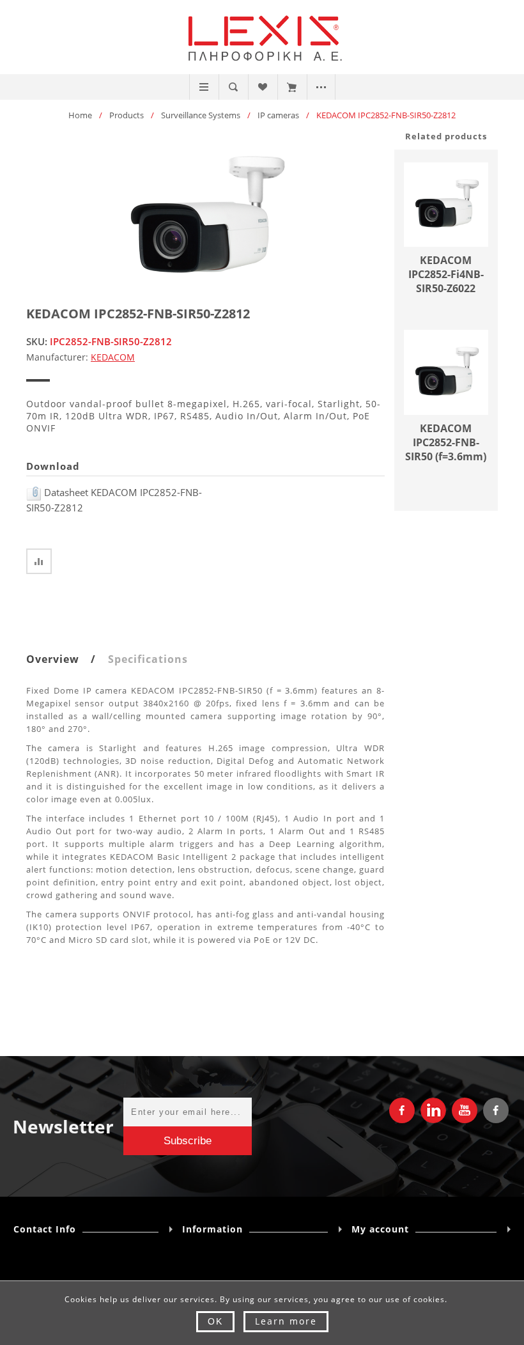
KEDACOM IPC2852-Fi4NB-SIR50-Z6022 (446, 274)
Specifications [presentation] (148, 659)
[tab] (65, 659)
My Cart (291, 87)
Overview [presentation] (52, 659)
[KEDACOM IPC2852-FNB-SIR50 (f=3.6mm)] (446, 372)
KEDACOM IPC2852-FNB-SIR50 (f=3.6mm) (445, 442)
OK (215, 1321)
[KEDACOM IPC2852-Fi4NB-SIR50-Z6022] (446, 204)
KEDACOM (113, 357)
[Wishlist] (262, 87)
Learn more (286, 1321)
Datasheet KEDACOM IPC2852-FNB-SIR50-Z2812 (114, 500)
